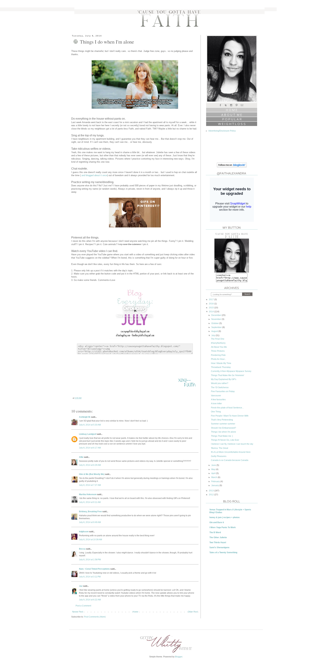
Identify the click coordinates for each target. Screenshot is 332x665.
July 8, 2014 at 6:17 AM (90, 448)
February (215, 481)
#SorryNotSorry (218, 343)
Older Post (193, 612)
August (214, 331)
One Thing (216, 411)
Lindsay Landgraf (87, 434)
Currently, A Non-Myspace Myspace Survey (231, 371)
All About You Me (219, 347)
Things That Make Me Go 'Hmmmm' (227, 375)
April (213, 473)
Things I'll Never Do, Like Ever (225, 440)
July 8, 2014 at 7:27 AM (90, 485)
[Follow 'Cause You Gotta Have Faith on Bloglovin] (232, 167)
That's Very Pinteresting (222, 420)
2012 (211, 494)
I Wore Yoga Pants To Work (222, 527)
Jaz (80, 586)
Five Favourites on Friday (223, 391)
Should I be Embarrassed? (223, 428)
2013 (211, 490)
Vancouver (216, 395)
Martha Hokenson (87, 494)
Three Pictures (218, 351)
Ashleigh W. (84, 417)
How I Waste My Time (221, 363)
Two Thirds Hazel (217, 542)
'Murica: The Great (219, 448)
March (214, 477)
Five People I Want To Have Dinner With (229, 416)
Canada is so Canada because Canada (229, 460)
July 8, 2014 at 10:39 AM (90, 539)
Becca (82, 549)
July (213, 335)
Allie (81, 457)
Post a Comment (83, 606)
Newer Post (77, 612)
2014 (211, 311)
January (215, 485)
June (213, 465)
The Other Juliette (218, 537)
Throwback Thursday (221, 367)
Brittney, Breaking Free (90, 511)
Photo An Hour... (218, 359)
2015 (211, 307)
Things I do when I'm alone (223, 432)
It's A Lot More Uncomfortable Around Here (231, 452)
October (215, 323)
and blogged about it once (94, 175)
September (216, 327)
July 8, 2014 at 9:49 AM (90, 522)
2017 (211, 299)
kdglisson (84, 531)
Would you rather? (219, 383)
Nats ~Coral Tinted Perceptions (94, 569)
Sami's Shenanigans (219, 547)
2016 (211, 303)
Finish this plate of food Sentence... (227, 407)
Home (135, 612)
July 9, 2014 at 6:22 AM (90, 599)
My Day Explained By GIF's (223, 379)
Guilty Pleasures (218, 456)
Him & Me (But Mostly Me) (91, 474)
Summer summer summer (223, 424)
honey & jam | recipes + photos (224, 517)
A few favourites (218, 399)
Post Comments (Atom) (95, 617)
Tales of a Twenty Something (223, 552)
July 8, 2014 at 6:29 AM (90, 465)
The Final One (217, 339)
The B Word (215, 532)
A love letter (216, 403)
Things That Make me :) (222, 436)
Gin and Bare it (216, 522)
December (216, 315)
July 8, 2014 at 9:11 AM (90, 502)
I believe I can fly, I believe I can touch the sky (232, 444)
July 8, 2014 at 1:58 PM (90, 559)
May (213, 469)
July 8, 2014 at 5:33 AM (90, 425)
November (216, 319)
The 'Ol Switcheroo (220, 387)
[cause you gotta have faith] (231, 272)
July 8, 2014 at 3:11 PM (90, 576)
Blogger (178, 656)
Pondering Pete (218, 355)
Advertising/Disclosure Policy (222, 131)
